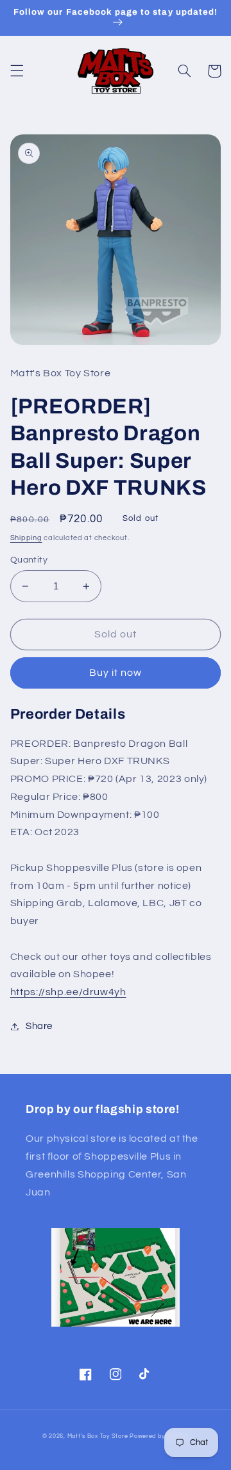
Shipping (26, 537)
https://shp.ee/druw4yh (68, 992)
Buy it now (115, 672)
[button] (16, 71)
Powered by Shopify (159, 1436)
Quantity (28, 559)
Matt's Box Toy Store (97, 1436)
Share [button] (39, 1026)
